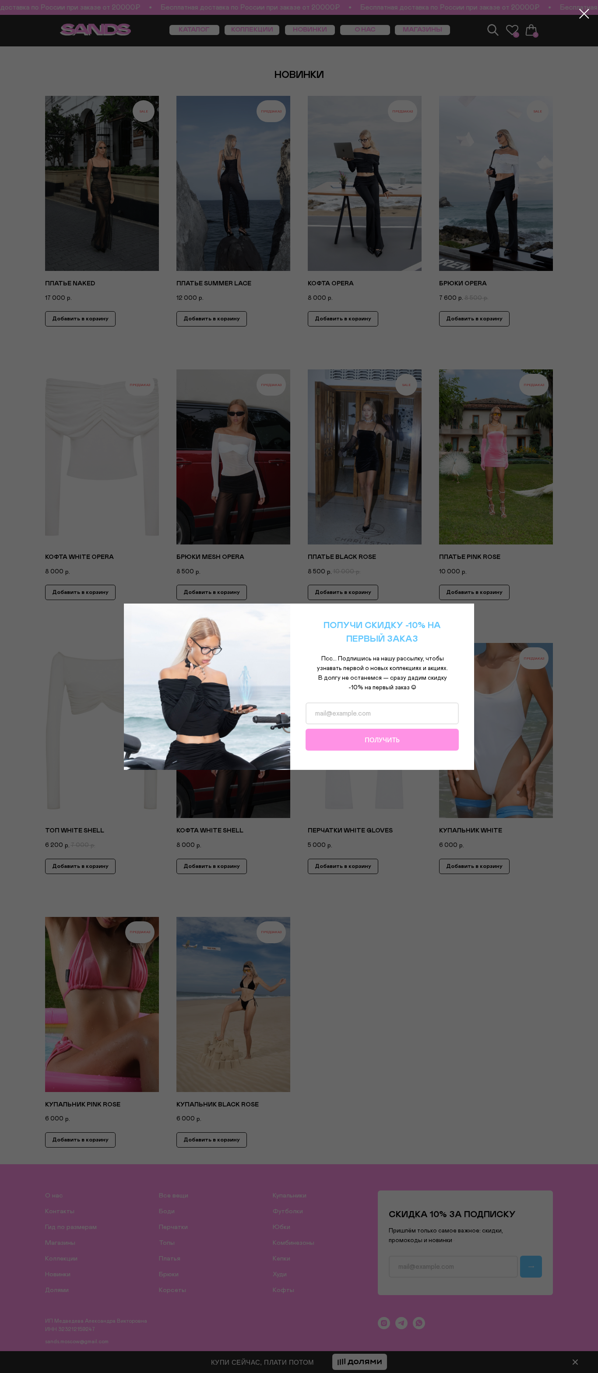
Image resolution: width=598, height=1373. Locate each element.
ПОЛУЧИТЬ (382, 739)
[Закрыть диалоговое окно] (584, 13)
